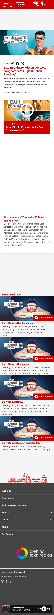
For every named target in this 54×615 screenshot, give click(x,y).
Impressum (6, 572)
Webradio (6, 491)
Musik (5, 527)
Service (5, 512)
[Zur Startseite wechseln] (8, 4)
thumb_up (48, 608)
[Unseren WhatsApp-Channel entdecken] (2, 581)
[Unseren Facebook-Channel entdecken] (6, 581)
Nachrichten (8, 498)
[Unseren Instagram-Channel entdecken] (10, 581)
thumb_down (39, 608)
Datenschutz (20, 572)
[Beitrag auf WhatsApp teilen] (12, 63)
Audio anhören (43, 317)
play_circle (44, 609)
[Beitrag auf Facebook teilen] (17, 63)
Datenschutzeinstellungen (13, 576)
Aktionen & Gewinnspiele (14, 505)
